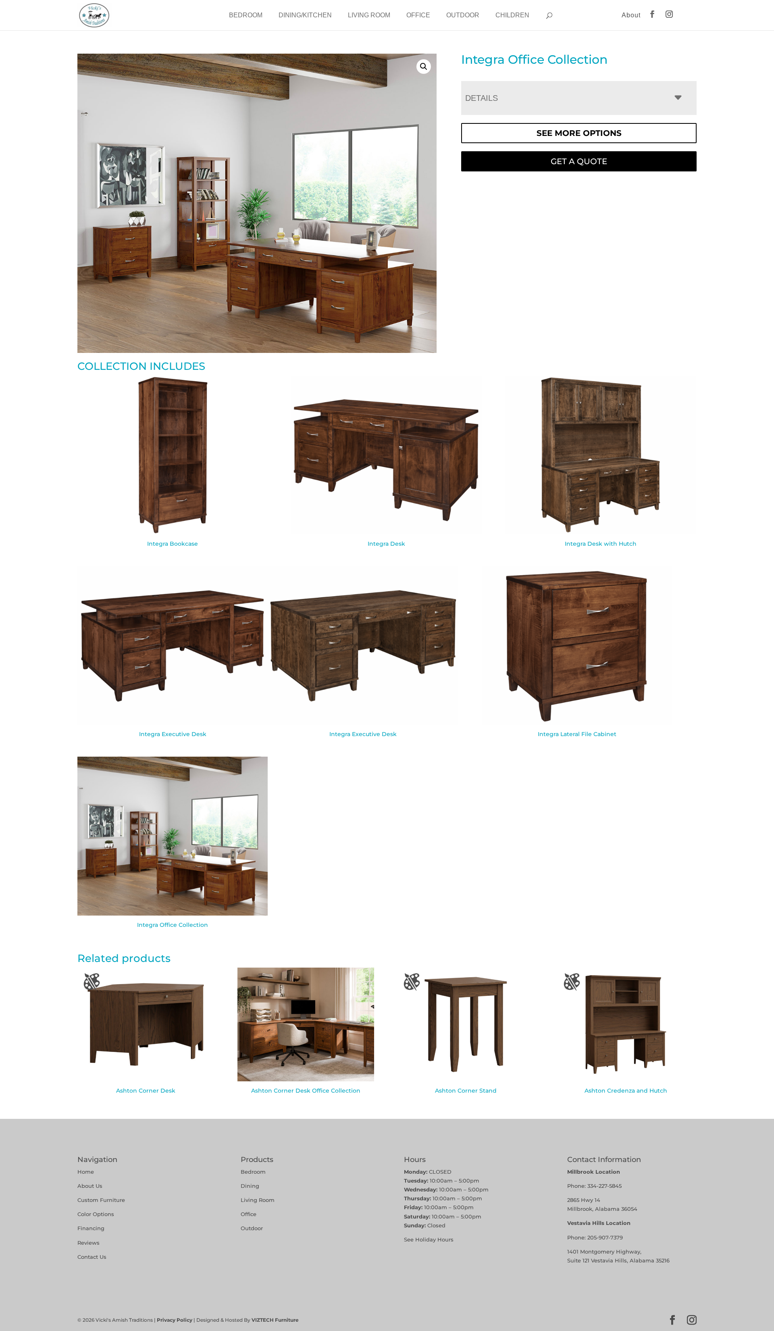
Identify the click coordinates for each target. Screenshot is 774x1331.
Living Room (369, 15)
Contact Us (91, 1257)
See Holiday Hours (429, 1239)
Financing (90, 1228)
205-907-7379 (605, 1237)
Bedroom (245, 15)
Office (418, 15)
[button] (423, 66)
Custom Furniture (101, 1200)
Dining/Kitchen (305, 15)
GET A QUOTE (579, 161)
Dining (251, 1186)
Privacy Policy (174, 1320)
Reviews (88, 1242)
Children (512, 15)
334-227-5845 (604, 1186)
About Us (89, 1186)
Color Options (95, 1214)
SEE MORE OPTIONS (579, 133)
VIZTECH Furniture (275, 1320)
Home (85, 1171)
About (631, 15)
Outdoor (462, 15)
